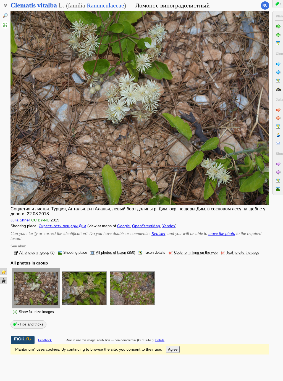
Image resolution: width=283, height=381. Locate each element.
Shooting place (75, 253)
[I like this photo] (3, 271)
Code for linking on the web (196, 253)
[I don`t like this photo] (3, 280)
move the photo (221, 233)
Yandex (168, 226)
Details (159, 340)
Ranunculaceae (105, 5)
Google (123, 226)
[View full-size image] (5, 25)
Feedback (45, 340)
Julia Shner (20, 220)
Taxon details (154, 253)
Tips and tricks (31, 324)
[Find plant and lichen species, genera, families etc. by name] (5, 15)
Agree (172, 349)
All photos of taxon (111, 253)
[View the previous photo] (38, 108)
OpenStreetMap (146, 226)
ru (265, 5)
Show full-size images (36, 312)
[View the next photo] (242, 108)
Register (158, 233)
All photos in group (34, 253)
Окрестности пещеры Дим (62, 226)
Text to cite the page (242, 253)
